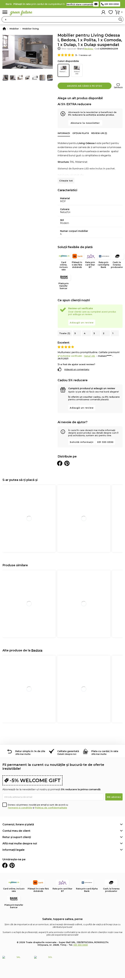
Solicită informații (81, 442)
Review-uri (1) (99, 133)
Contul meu (103, 12)
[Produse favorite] (111, 12)
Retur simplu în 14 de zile (30, 751)
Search (120, 19)
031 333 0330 (111, 4)
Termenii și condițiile (20, 807)
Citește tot (66, 180)
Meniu (4, 12)
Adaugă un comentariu (76, 369)
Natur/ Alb (77, 72)
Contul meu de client (16, 830)
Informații (64, 133)
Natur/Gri (64, 71)
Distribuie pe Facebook (59, 463)
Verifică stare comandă (79, 4)
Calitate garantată (68, 751)
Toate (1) (64, 333)
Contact (96, 4)
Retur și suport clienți (16, 837)
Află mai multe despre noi (19, 843)
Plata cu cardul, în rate (104, 751)
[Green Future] (4, 28)
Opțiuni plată (80, 133)
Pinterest (12, 865)
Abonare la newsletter (85, 123)
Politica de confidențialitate (51, 807)
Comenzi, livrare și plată (18, 824)
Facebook (4, 865)
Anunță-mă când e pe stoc (84, 86)
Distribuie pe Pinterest (66, 463)
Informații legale (13, 849)
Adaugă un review (82, 322)
